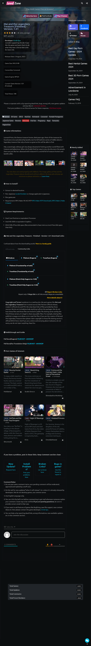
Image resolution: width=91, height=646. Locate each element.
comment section (39, 106)
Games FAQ (74, 99)
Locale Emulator (21, 194)
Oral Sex (33, 121)
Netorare (26, 121)
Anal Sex (28, 117)
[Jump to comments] (87, 640)
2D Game (14, 117)
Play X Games (60, 16)
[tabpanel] (34, 270)
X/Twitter (73, 36)
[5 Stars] (15, 33)
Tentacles (55, 121)
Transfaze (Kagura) (50, 258)
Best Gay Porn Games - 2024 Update (75, 51)
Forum (83, 36)
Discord (72, 28)
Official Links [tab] (10, 249)
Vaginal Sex (7, 125)
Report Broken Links (54, 292)
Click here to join (55, 108)
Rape (48, 121)
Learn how (45, 176)
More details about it (54, 298)
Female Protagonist (56, 117)
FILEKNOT (21, 339)
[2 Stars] (7, 33)
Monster (18, 121)
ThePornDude (47, 16)
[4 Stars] (12, 33)
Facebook (84, 28)
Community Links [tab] (24, 249)
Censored (44, 117)
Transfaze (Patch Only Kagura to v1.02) (23, 285)
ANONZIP (30, 339)
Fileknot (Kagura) (29, 258)
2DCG (21, 117)
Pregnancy (41, 121)
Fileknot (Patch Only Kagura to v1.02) (23, 279)
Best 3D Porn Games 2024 (78, 77)
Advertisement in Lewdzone (77, 89)
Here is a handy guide (43, 244)
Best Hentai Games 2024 (77, 65)
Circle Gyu (17, 40)
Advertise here (30, 16)
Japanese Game (8, 121)
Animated (35, 117)
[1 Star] (5, 33)
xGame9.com (59, 9)
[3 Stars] (10, 33)
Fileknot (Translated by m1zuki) (21, 265)
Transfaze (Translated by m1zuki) (21, 271)
